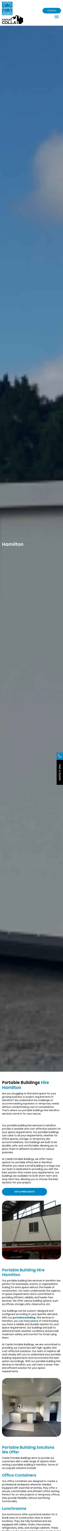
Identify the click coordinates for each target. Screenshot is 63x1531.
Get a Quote (60, 772)
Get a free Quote (24, 1191)
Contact (52, 10)
